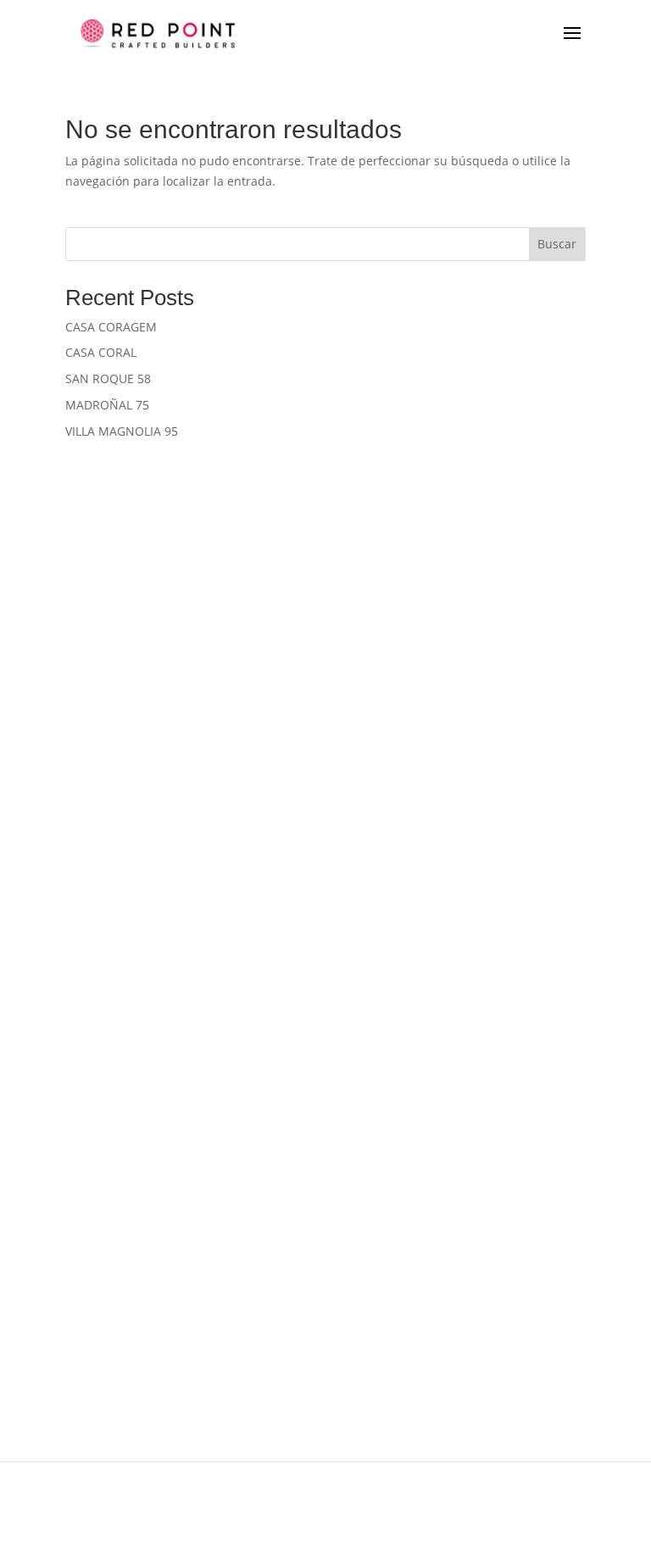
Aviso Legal (203, 1492)
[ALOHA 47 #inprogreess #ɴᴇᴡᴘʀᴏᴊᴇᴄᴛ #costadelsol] (488, 774)
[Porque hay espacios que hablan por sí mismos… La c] (163, 774)
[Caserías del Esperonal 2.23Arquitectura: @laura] (163, 592)
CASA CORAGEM (111, 327)
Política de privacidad (91, 1492)
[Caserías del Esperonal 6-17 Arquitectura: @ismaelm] (163, 957)
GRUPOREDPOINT (315, 1342)
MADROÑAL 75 (107, 405)
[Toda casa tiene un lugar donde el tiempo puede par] (163, 1321)
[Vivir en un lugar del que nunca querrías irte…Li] (488, 1139)
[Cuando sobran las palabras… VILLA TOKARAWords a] (163, 1139)
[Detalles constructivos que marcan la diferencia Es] (488, 957)
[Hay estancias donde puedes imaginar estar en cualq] (488, 592)
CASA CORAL (100, 352)
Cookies (280, 1492)
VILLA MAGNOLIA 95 (121, 431)
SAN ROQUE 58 (108, 378)
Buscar (556, 244)
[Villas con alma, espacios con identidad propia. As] (488, 1321)
